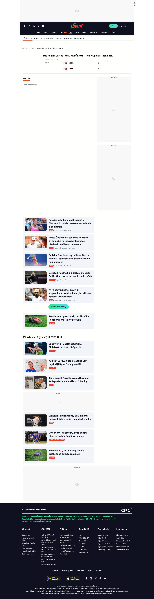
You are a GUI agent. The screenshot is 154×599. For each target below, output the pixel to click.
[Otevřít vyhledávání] (125, 26)
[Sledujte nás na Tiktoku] (38, 26)
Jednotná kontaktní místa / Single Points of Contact (69, 593)
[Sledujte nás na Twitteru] (34, 26)
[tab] (26, 78)
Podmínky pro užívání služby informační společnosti (68, 591)
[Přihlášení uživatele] (120, 26)
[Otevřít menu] (129, 26)
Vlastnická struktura (47, 593)
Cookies (111, 591)
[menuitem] (27, 38)
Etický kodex (89, 593)
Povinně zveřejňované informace (103, 593)
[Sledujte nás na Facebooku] (24, 26)
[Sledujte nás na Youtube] (43, 26)
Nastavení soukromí (121, 591)
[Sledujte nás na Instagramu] (29, 26)
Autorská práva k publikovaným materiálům (39, 591)
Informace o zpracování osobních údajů (96, 591)
